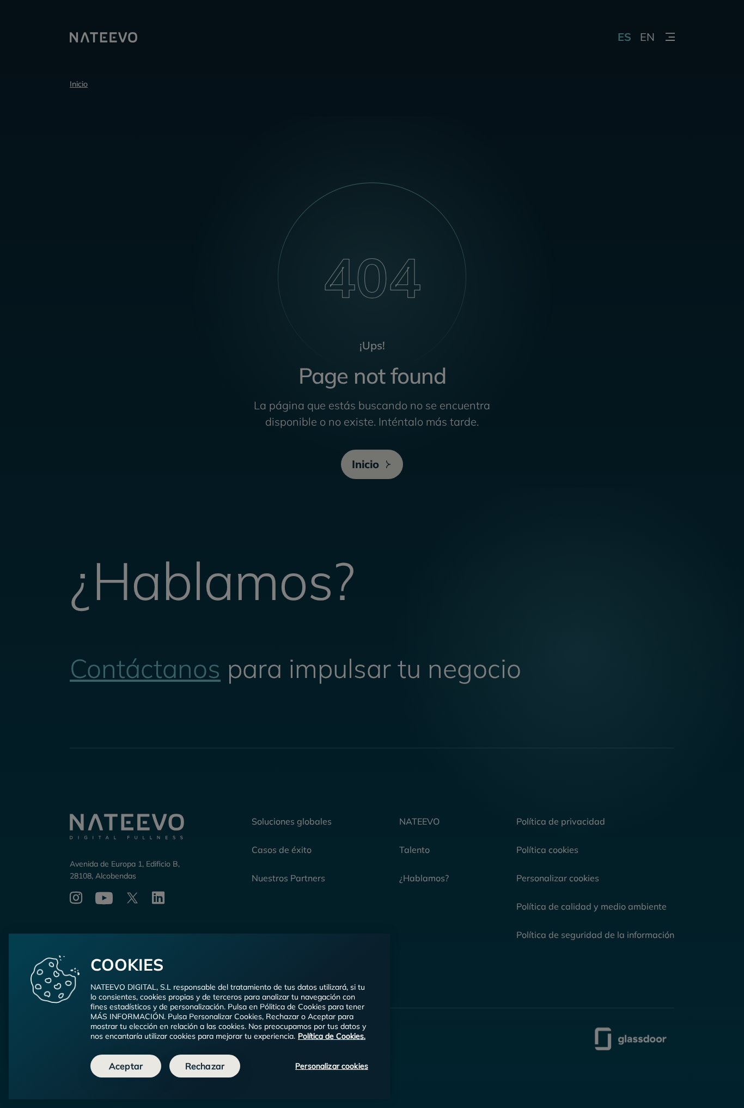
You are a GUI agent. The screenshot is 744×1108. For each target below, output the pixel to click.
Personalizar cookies (331, 1066)
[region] (199, 1016)
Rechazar (204, 1066)
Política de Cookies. (331, 1036)
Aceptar (126, 1066)
